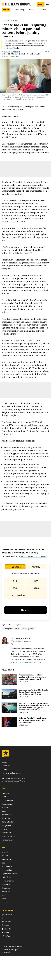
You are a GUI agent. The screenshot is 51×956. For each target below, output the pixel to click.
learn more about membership (33, 716)
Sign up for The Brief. (24, 113)
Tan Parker (19, 510)
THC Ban (43, 10)
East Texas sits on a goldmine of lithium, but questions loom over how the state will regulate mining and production (34, 867)
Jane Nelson (34, 199)
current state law (16, 161)
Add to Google (25, 390)
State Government (10, 21)
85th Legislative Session (11, 789)
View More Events (25, 949)
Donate (40, 4)
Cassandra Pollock (12, 52)
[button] (25, 111)
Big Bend (32, 10)
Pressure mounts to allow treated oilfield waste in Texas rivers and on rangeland (32, 837)
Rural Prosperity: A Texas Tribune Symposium (21, 932)
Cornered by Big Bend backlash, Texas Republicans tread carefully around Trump (33, 852)
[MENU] (48, 4)
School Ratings (19, 10)
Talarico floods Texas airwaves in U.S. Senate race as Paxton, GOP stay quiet (33, 880)
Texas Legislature (28, 789)
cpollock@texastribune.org (22, 801)
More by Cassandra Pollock (30, 822)
